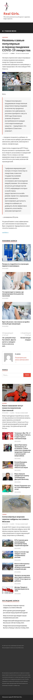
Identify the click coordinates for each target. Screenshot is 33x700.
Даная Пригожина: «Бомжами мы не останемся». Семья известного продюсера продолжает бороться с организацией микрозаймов (23, 450)
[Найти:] (16, 375)
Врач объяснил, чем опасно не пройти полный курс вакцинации (15, 323)
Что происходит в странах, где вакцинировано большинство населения (13, 294)
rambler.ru (5, 232)
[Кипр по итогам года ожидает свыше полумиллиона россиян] (7, 558)
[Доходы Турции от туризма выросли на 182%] (7, 593)
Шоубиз (4, 403)
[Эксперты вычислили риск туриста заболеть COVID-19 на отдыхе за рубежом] (7, 581)
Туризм (4, 514)
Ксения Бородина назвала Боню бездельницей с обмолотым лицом (21, 464)
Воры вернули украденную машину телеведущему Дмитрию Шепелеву (22, 476)
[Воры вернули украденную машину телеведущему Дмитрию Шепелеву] (7, 480)
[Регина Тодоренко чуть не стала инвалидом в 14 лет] (7, 491)
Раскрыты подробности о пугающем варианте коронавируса (15, 265)
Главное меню (10, 31)
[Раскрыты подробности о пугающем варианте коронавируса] (16, 262)
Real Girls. (11, 13)
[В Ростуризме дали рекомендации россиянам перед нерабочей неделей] (7, 546)
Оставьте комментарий (22, 53)
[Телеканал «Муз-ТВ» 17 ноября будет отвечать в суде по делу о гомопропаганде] (7, 439)
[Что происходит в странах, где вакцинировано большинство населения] (16, 290)
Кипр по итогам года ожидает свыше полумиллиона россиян (22, 554)
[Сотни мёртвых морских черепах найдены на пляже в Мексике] (16, 513)
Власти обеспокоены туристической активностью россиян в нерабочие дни (22, 566)
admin (13, 53)
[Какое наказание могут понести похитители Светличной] (16, 402)
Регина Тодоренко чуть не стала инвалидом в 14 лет (23, 487)
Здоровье (5, 37)
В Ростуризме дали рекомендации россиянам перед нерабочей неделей (21, 542)
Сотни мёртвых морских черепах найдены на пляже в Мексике (15, 519)
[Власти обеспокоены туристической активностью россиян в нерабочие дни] (7, 570)
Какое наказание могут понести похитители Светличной (12, 407)
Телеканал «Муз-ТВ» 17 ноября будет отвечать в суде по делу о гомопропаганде (23, 435)
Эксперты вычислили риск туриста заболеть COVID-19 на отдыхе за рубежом (22, 578)
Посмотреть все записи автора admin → (22, 360)
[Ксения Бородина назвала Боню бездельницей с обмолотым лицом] (7, 468)
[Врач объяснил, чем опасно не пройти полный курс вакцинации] (16, 320)
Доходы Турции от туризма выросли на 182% (22, 589)
